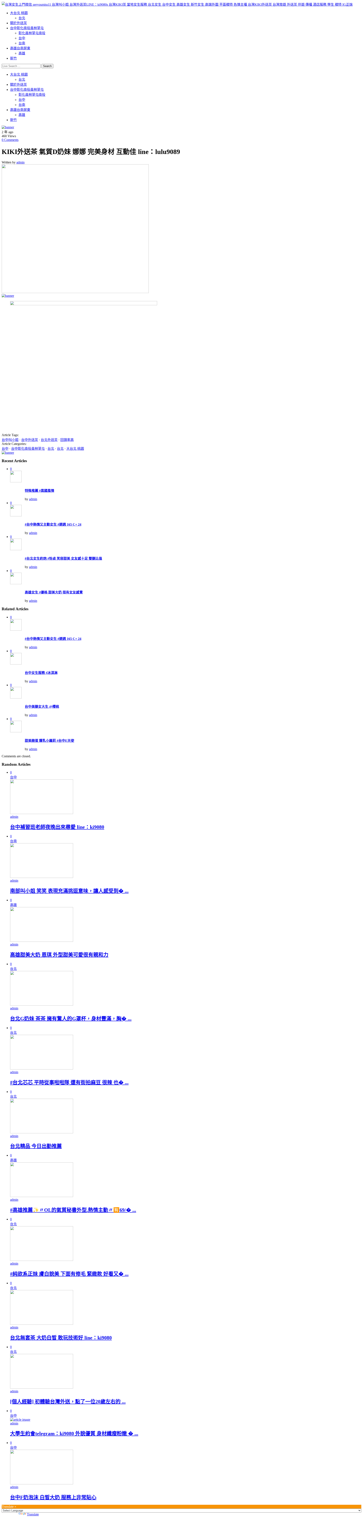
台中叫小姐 (10, 440)
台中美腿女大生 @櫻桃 (42, 706)
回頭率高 (67, 440)
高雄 (21, 53)
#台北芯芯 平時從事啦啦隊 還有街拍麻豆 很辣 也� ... (69, 1082)
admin (20, 162)
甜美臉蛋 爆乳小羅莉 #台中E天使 (49, 740)
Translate (33, 1514)
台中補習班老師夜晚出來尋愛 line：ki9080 (57, 827)
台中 (21, 38)
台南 (21, 43)
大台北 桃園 (19, 13)
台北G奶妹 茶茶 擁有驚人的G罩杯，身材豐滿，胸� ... (71, 1018)
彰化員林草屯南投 (31, 33)
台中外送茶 (29, 440)
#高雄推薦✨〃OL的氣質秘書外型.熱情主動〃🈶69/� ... (73, 1210)
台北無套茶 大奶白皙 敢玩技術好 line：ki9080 (61, 1337)
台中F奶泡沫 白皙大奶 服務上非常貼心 (53, 1497)
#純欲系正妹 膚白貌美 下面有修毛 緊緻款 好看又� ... (69, 1274)
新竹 (13, 58)
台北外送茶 (49, 440)
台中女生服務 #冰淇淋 (41, 673)
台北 (21, 18)
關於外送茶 (18, 23)
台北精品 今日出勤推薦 (36, 1146)
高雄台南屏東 (20, 48)
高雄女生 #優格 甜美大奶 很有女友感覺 (54, 592)
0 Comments (10, 140)
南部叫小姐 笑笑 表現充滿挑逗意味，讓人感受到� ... (69, 891)
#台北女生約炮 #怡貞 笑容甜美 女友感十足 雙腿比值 (63, 558)
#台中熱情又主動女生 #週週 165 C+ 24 (53, 524)
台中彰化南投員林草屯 (27, 28)
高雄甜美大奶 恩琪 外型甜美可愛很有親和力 (59, 955)
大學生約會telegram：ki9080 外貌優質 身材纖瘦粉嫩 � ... (74, 1433)
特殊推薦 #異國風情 (39, 490)
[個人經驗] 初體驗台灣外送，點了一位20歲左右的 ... (68, 1401)
